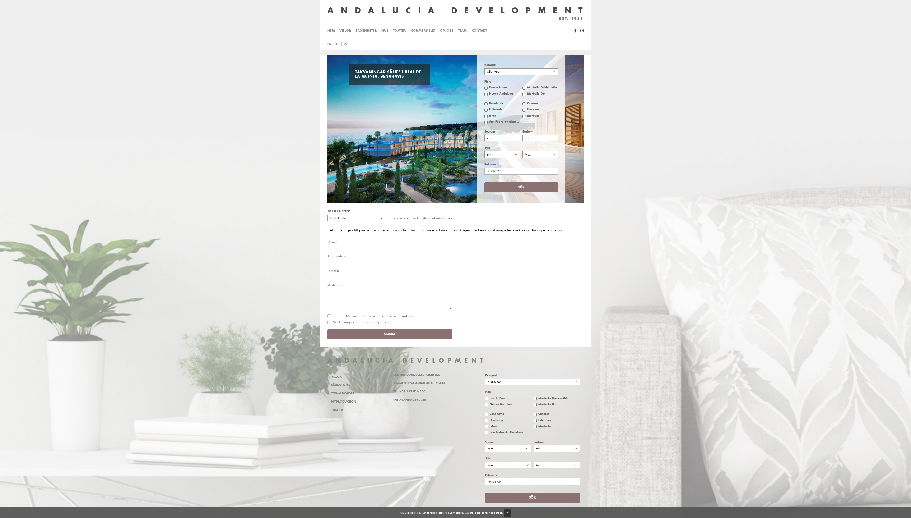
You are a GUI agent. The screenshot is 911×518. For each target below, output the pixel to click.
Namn (332, 242)
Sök (459, 44)
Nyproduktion (343, 401)
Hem (331, 30)
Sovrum (489, 131)
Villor (345, 30)
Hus (384, 30)
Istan (492, 116)
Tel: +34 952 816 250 (409, 391)
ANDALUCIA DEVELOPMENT (407, 361)
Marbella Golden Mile (542, 87)
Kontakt (479, 30)
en (329, 44)
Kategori (490, 65)
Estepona (533, 109)
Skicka (389, 333)
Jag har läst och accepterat (372, 316)
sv (345, 44)
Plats (487, 81)
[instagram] (582, 30)
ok (507, 512)
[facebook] (575, 30)
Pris (487, 148)
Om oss (446, 30)
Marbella (533, 116)
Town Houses (342, 393)
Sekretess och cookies (395, 316)
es (337, 44)
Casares (532, 103)
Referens (490, 164)
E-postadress (337, 256)
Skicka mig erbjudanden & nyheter (360, 322)
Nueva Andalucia (501, 93)
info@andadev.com (409, 399)
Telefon (333, 271)
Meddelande (337, 285)
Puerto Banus (498, 87)
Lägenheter (366, 30)
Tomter (399, 30)
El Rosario (495, 109)
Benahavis (496, 103)
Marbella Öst (536, 93)
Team (462, 30)
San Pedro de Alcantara (504, 121)
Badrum (527, 131)
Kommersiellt (423, 30)
